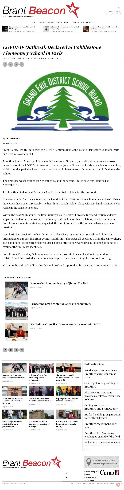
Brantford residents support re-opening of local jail (39, 423)
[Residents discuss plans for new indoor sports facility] (68, 414)
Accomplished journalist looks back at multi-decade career (104, 28)
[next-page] (89, 449)
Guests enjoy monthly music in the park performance (12, 423)
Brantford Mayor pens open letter (100, 425)
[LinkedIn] (66, 477)
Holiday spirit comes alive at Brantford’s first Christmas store (101, 374)
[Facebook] (5, 64)
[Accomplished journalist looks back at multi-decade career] (86, 29)
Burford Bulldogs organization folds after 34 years (102, 416)
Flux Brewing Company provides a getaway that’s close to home (102, 396)
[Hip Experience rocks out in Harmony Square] (68, 391)
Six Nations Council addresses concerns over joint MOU (65, 324)
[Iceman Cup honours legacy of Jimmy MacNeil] (16, 291)
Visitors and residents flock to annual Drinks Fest (41, 399)
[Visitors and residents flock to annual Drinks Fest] (41, 391)
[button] (119, 8)
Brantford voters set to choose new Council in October (12, 400)
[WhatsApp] (21, 64)
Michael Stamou (13, 138)
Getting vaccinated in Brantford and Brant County (101, 406)
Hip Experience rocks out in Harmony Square (67, 399)
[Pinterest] (16, 64)
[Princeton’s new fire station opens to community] (16, 311)
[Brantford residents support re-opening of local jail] (41, 414)
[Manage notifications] (118, 485)
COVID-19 (6, 58)
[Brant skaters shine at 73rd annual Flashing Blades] (5, 29)
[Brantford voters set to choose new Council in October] (14, 391)
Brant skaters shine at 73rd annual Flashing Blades (22, 28)
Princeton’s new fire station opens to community (60, 303)
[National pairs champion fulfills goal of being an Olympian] (46, 29)
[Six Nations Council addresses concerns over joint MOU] (16, 332)
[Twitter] (10, 64)
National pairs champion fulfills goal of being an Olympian (64, 28)
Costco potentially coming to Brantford (101, 384)
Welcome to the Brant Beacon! (102, 442)
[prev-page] (85, 449)
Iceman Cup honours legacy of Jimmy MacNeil (59, 283)
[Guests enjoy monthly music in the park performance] (14, 414)
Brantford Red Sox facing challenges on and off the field (102, 434)
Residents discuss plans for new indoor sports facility (67, 423)
